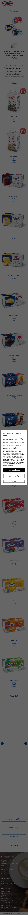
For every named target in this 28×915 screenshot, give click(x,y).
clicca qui (10, 465)
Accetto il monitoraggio (14, 470)
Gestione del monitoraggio (14, 476)
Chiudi (14, 481)
